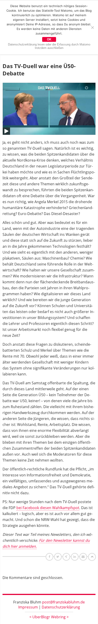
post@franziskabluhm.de (63, 602)
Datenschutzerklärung (61, 607)
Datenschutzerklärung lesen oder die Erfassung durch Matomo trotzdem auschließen (49, 46)
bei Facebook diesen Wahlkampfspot (47, 507)
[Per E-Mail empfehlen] (84, 557)
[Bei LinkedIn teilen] (75, 557)
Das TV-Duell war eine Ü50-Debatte (39, 69)
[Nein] (92, 27)
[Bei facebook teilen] (50, 557)
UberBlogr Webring (49, 616)
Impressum (28, 607)
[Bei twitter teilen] (58, 557)
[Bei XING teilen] (67, 557)
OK (49, 39)
